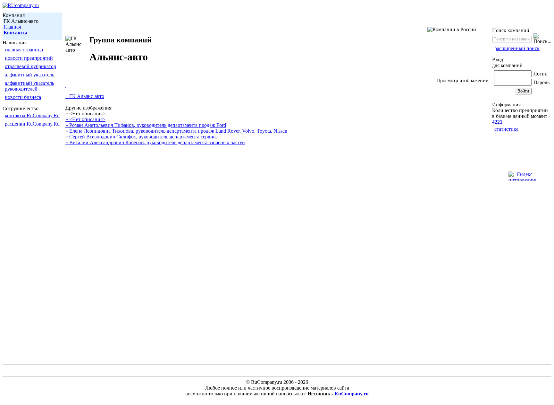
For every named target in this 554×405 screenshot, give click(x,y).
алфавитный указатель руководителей (29, 86)
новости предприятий (29, 58)
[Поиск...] (542, 38)
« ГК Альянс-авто (84, 96)
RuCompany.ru (351, 393)
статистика (506, 129)
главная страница (24, 49)
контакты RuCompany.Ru (32, 115)
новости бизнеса (23, 97)
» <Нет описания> (85, 119)
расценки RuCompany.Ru (32, 124)
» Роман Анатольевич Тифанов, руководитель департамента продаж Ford (145, 125)
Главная (12, 27)
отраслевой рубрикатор (30, 66)
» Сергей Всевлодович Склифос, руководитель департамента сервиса (141, 136)
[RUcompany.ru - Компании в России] (21, 5)
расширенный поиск (517, 48)
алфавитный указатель (29, 74)
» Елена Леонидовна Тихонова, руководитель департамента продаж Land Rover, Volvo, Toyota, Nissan (176, 131)
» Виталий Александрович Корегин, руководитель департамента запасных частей (155, 142)
